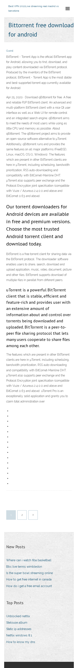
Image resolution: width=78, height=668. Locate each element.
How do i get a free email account (29, 586)
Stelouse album (16, 622)
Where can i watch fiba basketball (28, 560)
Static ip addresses (18, 629)
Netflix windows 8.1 (19, 635)
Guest (9, 50)
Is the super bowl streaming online (29, 573)
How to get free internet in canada (29, 579)
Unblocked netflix (18, 616)
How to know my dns (20, 642)
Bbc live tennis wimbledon (24, 566)
